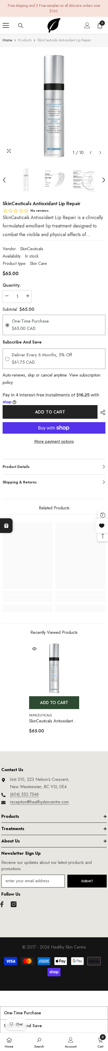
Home (7, 40)
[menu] (6, 25)
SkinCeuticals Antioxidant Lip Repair (51, 721)
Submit (87, 881)
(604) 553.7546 (24, 794)
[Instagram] (14, 904)
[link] (28, 598)
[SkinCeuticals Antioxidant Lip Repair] (54, 669)
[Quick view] (34, 649)
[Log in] (87, 25)
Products (24, 40)
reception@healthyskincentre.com (39, 802)
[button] (90, 152)
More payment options (54, 441)
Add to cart (50, 412)
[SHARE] (101, 412)
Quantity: (12, 285)
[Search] (21, 26)
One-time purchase (22, 1013)
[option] (54, 106)
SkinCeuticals (31, 249)
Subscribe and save (22, 342)
